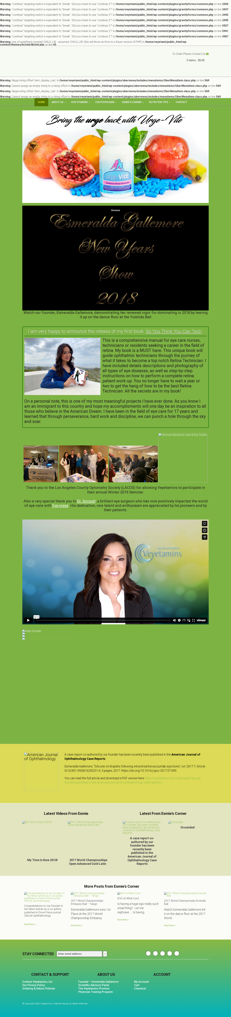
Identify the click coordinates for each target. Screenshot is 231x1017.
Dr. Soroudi (86, 501)
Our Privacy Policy (33, 985)
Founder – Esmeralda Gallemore (98, 981)
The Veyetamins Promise (93, 988)
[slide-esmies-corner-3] (115, 636)
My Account (141, 981)
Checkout (140, 988)
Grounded (188, 827)
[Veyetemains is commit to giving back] (115, 639)
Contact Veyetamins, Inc (37, 981)
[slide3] (115, 633)
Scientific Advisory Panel (93, 985)
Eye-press (60, 505)
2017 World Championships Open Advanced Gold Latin (88, 861)
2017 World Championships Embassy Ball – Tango (87, 902)
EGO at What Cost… (128, 898)
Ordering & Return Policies (38, 988)
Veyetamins (55, 62)
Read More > (30, 924)
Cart (136, 985)
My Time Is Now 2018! (42, 860)
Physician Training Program (95, 991)
